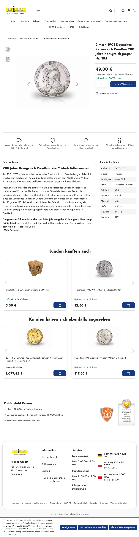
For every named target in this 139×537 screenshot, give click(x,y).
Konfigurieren (68, 527)
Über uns (103, 503)
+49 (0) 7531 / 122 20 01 (115, 455)
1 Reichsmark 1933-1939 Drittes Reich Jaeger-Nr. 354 (97, 289)
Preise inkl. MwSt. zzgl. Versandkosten (114, 74)
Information (49, 450)
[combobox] (70, 11)
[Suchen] (111, 11)
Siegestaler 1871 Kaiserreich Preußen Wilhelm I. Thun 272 (100, 357)
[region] (47, 85)
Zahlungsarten (49, 464)
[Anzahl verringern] (97, 84)
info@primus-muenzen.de (79, 487)
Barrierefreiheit (80, 503)
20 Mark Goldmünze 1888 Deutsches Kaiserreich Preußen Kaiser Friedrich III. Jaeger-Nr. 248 (34, 359)
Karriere (15, 503)
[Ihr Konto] (129, 10)
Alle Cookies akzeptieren (123, 527)
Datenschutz (55, 503)
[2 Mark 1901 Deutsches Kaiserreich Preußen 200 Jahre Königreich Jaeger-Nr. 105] (53, 81)
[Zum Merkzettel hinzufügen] (6, 260)
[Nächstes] (77, 84)
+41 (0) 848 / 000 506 (114, 475)
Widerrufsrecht (49, 457)
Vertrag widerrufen (118, 503)
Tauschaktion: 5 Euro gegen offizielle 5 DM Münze (28, 289)
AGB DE (67, 503)
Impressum (26, 503)
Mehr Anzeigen (11, 229)
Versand (46, 471)
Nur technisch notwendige (93, 527)
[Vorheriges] (28, 84)
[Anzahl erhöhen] (106, 84)
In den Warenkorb (123, 84)
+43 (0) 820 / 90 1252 (114, 464)
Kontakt (93, 503)
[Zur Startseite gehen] (16, 11)
